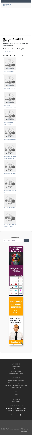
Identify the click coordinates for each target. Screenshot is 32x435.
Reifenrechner (16, 366)
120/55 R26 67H (9, 51)
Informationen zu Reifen (16, 373)
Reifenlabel (16, 369)
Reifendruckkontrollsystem (16, 380)
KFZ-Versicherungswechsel (16, 383)
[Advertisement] (16, 24)
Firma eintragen (15, 415)
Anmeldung (16, 397)
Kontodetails (16, 401)
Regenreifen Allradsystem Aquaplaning (16, 385)
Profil (16, 394)
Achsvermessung (16, 371)
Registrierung (16, 399)
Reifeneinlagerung (16, 387)
